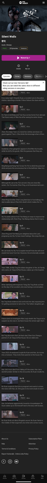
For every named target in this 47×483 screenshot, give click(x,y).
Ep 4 (21, 141)
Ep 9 (21, 226)
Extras (17, 76)
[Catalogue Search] (3, 2)
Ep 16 (22, 344)
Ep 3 (21, 124)
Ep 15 (22, 327)
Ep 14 (22, 310)
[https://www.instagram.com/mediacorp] (10, 461)
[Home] (23, 2)
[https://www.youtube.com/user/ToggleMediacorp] (16, 461)
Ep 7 (21, 192)
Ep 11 (22, 259)
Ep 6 (21, 175)
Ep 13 (22, 293)
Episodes (6, 76)
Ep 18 (22, 378)
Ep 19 (22, 395)
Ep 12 (22, 277)
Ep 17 (22, 361)
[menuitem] (15, 439)
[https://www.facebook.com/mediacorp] (4, 461)
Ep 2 (21, 107)
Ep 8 (21, 209)
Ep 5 (21, 158)
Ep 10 (22, 243)
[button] (43, 2)
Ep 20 (22, 412)
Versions (28, 76)
